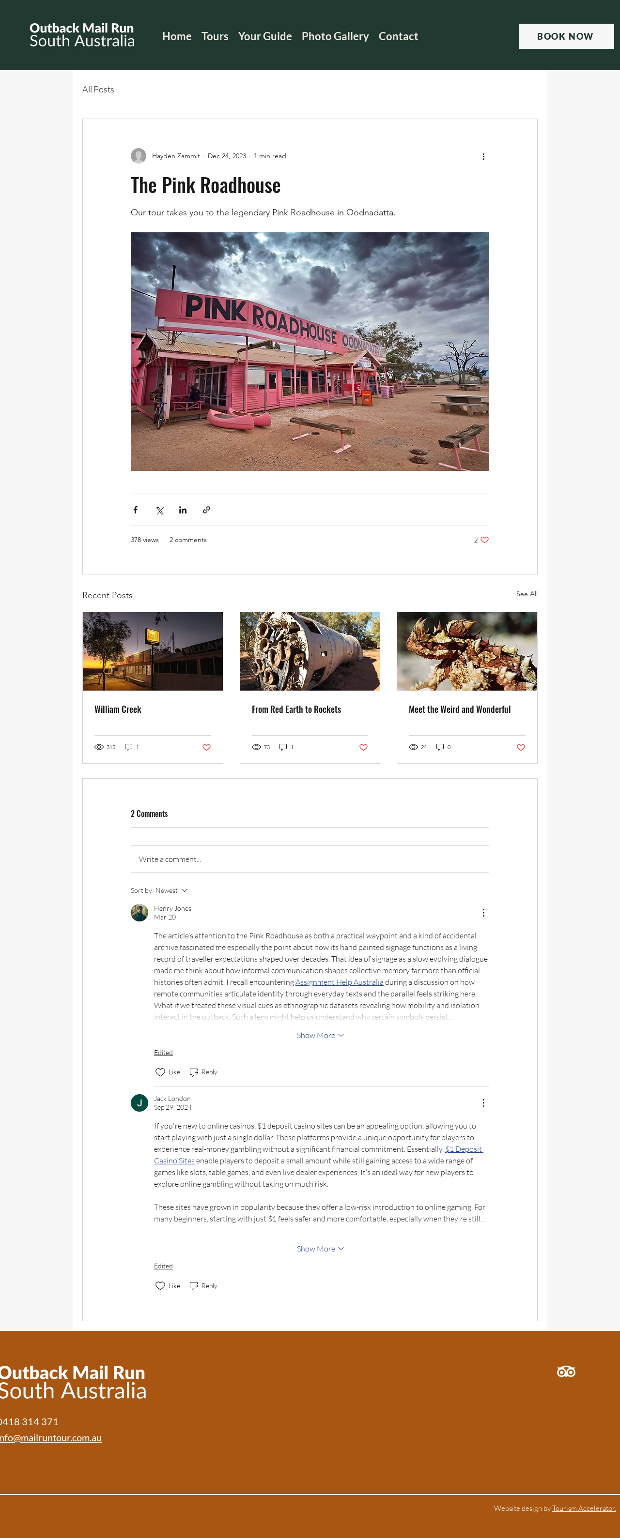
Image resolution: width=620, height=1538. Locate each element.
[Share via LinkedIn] (182, 509)
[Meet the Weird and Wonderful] (467, 651)
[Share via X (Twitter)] (159, 509)
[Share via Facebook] (135, 509)
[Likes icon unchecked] (160, 1072)
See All (527, 593)
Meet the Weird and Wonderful (460, 709)
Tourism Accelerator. (584, 1508)
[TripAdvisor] (566, 1371)
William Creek (117, 709)
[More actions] (483, 156)
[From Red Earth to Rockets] (310, 651)
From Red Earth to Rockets (296, 709)
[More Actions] (483, 913)
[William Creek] (153, 651)
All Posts (98, 89)
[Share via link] (206, 509)
